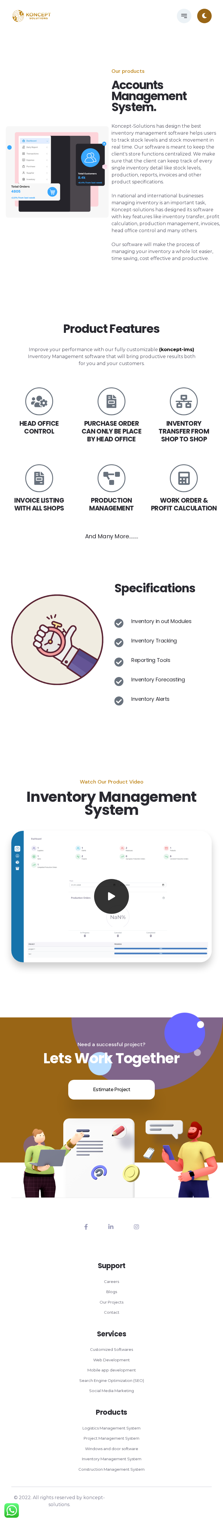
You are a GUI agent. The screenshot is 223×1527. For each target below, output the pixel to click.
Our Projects (111, 1302)
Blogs (111, 1291)
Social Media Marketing (111, 1390)
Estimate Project (111, 1089)
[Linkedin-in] (111, 1227)
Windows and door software (111, 1448)
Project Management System (111, 1438)
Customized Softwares (111, 1349)
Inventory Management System (111, 1458)
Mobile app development (111, 1370)
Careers (111, 1281)
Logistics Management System (111, 1428)
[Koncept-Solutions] (31, 16)
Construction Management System (111, 1469)
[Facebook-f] (86, 1227)
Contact (111, 1312)
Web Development (111, 1360)
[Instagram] (136, 1227)
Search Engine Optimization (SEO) (111, 1380)
